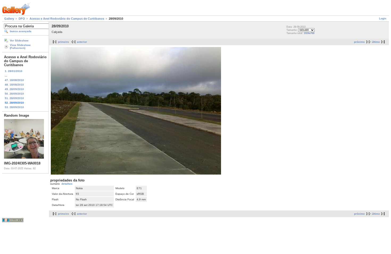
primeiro (63, 41)
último (376, 41)
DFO (22, 18)
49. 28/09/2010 (14, 89)
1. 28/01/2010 (13, 71)
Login (382, 18)
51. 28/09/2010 (14, 98)
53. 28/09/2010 (14, 107)
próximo (359, 41)
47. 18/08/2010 (14, 80)
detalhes (67, 183)
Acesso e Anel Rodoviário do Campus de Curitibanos (67, 18)
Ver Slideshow (19, 40)
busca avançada (20, 31)
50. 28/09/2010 (14, 93)
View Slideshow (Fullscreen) (20, 46)
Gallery (9, 18)
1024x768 (309, 33)
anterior (82, 41)
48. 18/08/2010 (14, 84)
